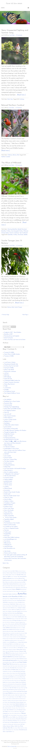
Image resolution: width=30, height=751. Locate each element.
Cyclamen (9, 609)
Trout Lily (12, 711)
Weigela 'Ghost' (5, 720)
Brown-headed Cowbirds (22, 591)
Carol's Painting (9, 600)
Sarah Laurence (8, 463)
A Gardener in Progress (9, 503)
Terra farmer (7, 541)
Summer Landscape (14, 232)
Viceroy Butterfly (5, 715)
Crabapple (20, 607)
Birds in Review (5, 582)
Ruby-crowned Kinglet (17, 691)
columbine (20, 604)
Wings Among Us (8, 470)
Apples (9, 576)
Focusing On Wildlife (9, 352)
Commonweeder (8, 405)
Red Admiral (23, 682)
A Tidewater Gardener (9, 446)
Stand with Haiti (8, 378)
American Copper (9, 572)
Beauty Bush (11, 580)
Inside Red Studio (8, 546)
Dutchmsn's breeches (24, 611)
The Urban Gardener (9, 461)
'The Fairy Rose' (9, 571)
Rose (7, 691)
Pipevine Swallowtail (15, 678)
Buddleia (10, 594)
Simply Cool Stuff (8, 435)
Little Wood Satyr (20, 647)
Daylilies (18, 609)
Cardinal (23, 598)
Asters (19, 576)
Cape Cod (20, 598)
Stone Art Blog (7, 499)
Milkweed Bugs (12, 653)
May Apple (7, 651)
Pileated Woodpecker (6, 678)
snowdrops (7, 698)
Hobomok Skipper (24, 636)
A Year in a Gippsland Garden (11, 528)
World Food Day (8, 729)
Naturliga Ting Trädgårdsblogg (11, 406)
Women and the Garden (10, 524)
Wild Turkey (22, 724)
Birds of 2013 (10, 582)
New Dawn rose (10, 671)
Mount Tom (9, 664)
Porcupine (23, 678)
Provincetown (12, 680)
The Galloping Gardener (10, 410)
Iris (22, 640)
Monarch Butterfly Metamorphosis (10, 660)
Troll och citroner (8, 484)
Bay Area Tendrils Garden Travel (11, 495)
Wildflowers (12, 726)
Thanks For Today (8, 497)
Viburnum (23, 713)
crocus (7, 609)
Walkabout (25, 715)
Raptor (20, 682)
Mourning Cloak (20, 664)
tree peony (24, 709)
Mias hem (6, 530)
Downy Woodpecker (9, 611)
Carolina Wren (14, 600)
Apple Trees (5, 576)
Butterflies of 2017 (8, 334)
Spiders (6, 702)
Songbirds (9, 700)
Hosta (7, 638)
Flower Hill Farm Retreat (15, 4)
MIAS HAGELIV (8, 417)
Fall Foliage (14, 620)
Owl (13, 675)
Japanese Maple (21, 642)
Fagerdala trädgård (9, 519)
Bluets (5, 591)
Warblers (14, 717)
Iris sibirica (8, 642)
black (22, 582)
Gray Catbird (17, 633)
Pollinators (20, 678)
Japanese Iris (16, 642)
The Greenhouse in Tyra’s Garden (12, 523)
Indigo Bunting (7, 640)
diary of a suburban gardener (11, 472)
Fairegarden (7, 521)
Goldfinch (15, 631)
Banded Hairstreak (22, 229)
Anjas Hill (6, 412)
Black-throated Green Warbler (15, 585)
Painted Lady (17, 675)
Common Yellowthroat (11, 607)
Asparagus (15, 576)
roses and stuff (7, 414)
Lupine (4, 649)
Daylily (21, 609)
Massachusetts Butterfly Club (11, 364)
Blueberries (14, 589)
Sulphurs (7, 704)
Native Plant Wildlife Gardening (11, 537)
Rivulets (8, 687)
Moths (13, 662)
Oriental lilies (5, 675)
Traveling (15, 709)
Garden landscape (13, 627)
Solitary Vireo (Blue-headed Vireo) (14, 698)
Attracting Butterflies (12, 229)
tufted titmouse (16, 711)
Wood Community (8, 337)
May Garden (12, 651)
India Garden (7, 551)
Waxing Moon (18, 718)
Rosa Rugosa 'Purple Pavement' (18, 689)
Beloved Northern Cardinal (12, 105)
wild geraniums (5, 724)
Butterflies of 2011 (7, 596)
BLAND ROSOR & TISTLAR (11, 439)
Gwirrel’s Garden (8, 457)
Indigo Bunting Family (13, 640)
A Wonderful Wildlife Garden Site (12, 380)
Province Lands (7, 680)
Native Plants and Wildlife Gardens (12, 408)
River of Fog (4, 687)
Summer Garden (12, 704)
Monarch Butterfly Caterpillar (17, 656)
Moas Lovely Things (9, 508)
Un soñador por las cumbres (11, 526)
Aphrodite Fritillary (20, 574)
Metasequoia (21, 651)
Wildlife (25, 234)
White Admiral (10, 720)
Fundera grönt (7, 532)
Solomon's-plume (22, 698)
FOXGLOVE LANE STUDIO (11, 425)
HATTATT (6, 454)
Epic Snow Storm (9, 620)
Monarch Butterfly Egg (12, 658)
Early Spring (15, 613)
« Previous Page (5, 314)
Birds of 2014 (14, 582)
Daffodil (13, 609)
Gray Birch (12, 633)
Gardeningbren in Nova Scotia (11, 448)
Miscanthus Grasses (22, 653)
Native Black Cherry (13, 667)
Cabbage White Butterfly (14, 598)
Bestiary (15, 154)
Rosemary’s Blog (8, 403)
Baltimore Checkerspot (14, 578)
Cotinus (16, 607)
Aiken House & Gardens (10, 416)
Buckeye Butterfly (5, 594)
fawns (4, 622)
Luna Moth (25, 647)
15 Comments (19, 165)
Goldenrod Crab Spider (10, 631)
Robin (11, 687)
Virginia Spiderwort (20, 715)
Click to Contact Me (11, 746)
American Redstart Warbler (7, 574)
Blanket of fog (8, 587)
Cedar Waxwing (19, 600)
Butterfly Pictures (8, 483)
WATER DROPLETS (21, 717)
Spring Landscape (19, 702)
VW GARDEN (7, 399)
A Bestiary (9, 154)
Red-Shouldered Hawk (11, 684)
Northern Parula (15, 673)
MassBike (6, 389)
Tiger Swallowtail (24, 232)
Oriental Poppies (10, 675)
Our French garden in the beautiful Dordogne (15, 468)
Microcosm (6, 535)
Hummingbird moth (11, 638)
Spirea (9, 702)
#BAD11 (13, 571)
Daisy (15, 609)
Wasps (17, 717)
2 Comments (19, 107)
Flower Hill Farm (8, 512)
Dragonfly (18, 611)
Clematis (23, 602)
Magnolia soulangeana (12, 649)
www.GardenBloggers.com (10, 539)
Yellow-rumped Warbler (7, 731)
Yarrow (12, 729)
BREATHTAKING (8, 504)
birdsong (22, 99)
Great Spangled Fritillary (17, 231)
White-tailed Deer (14, 722)
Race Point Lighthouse (12, 682)
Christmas (16, 602)
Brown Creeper (16, 591)
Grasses (9, 633)
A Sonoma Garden (8, 477)
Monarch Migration (20, 660)
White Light (19, 720)
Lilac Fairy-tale (11, 647)
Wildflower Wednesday (6, 726)
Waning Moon (10, 717)
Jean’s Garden (7, 455)
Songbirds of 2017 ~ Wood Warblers (12, 332)
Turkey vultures (21, 711)
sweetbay (6, 486)
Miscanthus (16, 653)
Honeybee (4, 638)
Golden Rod (15, 629)
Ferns (9, 622)
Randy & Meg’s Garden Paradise (12, 492)
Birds (8, 99)
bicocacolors (7, 490)
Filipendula (17, 622)
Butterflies (3, 231)
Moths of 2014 (17, 662)
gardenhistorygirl (8, 481)
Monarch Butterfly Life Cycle (22, 658)
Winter (19, 726)
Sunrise (22, 706)
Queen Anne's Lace (17, 680)
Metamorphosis (16, 651)
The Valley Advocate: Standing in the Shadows (15, 430)
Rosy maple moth (11, 691)
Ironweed (12, 642)
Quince (7, 682)
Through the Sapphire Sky (10, 432)
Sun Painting (16, 706)
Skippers (20, 696)
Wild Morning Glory (17, 724)
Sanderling (15, 693)
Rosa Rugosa (11, 689)
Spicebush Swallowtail (18, 700)
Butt (16, 594)
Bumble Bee (14, 594)
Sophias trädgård (8, 479)
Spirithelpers (7, 423)
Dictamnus (24, 609)
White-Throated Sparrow (22, 722)
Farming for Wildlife (9, 367)
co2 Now (6, 373)
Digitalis (4, 611)
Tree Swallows (5, 711)
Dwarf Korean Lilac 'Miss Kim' (7, 613)
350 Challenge (7, 376)
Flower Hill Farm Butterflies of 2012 (11, 624)
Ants (15, 574)
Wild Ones (6, 375)
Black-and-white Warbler (7, 585)
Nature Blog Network (9, 384)
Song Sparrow (5, 700)
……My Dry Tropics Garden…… (11, 517)
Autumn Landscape (7, 578)
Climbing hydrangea (6, 604)
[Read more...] (21, 95)
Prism (4, 680)
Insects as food (19, 640)
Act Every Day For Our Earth (11, 366)
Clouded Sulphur (12, 604)
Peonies (21, 676)
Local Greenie (7, 387)
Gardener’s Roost (8, 506)
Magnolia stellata (19, 649)
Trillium (9, 711)
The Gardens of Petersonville (11, 428)
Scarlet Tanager (18, 307)
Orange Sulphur (5, 232)
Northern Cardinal (5, 156)
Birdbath (22, 580)
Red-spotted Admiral (18, 684)
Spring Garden (13, 702)
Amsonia (13, 574)
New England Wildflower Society (12, 393)
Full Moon (8, 627)
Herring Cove (7, 636)
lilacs (15, 647)
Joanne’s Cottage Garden (10, 419)
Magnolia (7, 649)
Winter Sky (10, 727)
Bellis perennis (7, 542)
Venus (13, 713)
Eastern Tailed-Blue (18, 616)
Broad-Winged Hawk (10, 591)
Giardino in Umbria (8, 501)
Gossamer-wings (5, 633)
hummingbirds (17, 638)
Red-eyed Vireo (5, 684)
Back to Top (6, 563)
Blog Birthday (18, 587)
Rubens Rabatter (8, 445)
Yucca (13, 731)
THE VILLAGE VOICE (10, 475)
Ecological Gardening (9, 464)
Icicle (3, 640)
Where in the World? (9, 369)
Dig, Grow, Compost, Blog (10, 459)
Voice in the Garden (9, 510)
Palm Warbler (21, 675)
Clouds (17, 604)
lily (16, 647)
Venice (11, 713)
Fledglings (21, 622)
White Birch (15, 720)
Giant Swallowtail (10, 629)
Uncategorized (5, 713)
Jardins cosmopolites (9, 515)
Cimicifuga (20, 602)
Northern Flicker (9, 673)
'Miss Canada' (5, 571)
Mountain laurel (14, 664)
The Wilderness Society (9, 391)
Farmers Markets (24, 620)
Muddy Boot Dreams (9, 434)
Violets (9, 715)
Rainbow (17, 682)
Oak (19, 673)
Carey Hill (4, 600)
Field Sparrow (12, 622)
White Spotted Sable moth (7, 722)
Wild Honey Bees (10, 724)
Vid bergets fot (7, 544)
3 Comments (19, 35)
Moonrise (10, 662)
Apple (25, 574)
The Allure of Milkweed (11, 163)
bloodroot (22, 587)
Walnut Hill (5, 717)
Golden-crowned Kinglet (20, 629)
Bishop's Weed (19, 582)
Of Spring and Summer (9, 437)
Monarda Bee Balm (6, 662)
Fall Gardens (19, 620)
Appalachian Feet (8, 513)
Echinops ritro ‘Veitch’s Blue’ (16, 618)
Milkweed (25, 231)
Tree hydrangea (19, 709)
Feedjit (5, 386)
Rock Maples (14, 687)
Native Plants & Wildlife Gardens (12, 354)
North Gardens (22, 671)
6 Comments (19, 245)
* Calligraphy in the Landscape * (11, 474)
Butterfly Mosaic (6, 598)
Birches (19, 580)
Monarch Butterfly (7, 656)
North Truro (4, 673)
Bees (14, 580)
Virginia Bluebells (14, 715)
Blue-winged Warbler (8, 589)
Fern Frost (6, 622)
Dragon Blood (14, 611)
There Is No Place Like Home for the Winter (14, 339)
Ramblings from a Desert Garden (12, 401)
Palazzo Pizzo (7, 466)
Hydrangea (23, 638)
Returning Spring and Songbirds (11, 336)
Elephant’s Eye (7, 421)
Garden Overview (19, 627)
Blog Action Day (13, 587)
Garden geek (7, 494)
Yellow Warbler (16, 729)
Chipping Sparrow (11, 602)
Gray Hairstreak (21, 633)
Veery (11, 99)
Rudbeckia (10, 693)
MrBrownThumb (8, 488)
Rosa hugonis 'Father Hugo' (21, 687)
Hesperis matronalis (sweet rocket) (15, 636)
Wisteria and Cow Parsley (10, 553)
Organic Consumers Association (11, 382)
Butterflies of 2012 (17, 596)
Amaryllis (20, 571)
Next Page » (25, 314)
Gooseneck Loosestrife (21, 631)
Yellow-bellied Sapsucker (23, 729)
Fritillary (8, 231)
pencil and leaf (7, 426)
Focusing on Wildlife (9, 356)
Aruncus (12, 576)
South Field (13, 700)
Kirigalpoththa (7, 533)
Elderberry (22, 618)
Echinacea (9, 618)
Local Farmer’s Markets (9, 362)
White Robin (24, 720)
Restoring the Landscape (10, 371)
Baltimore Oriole (21, 578)
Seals (23, 693)
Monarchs (25, 660)
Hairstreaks (20, 234)
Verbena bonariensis (17, 713)
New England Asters (17, 671)
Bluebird (18, 589)
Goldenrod (4, 631)
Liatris (8, 647)
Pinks (10, 678)
